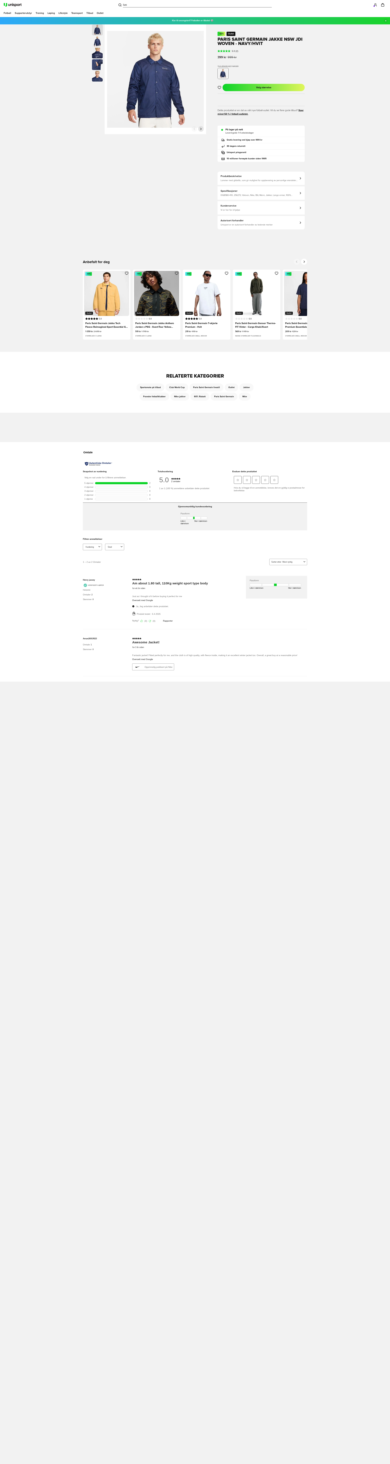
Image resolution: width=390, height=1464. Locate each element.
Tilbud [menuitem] (89, 13)
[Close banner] (386, 21)
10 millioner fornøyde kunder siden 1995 (247, 159)
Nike (244, 397)
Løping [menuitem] (51, 13)
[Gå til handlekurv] (382, 5)
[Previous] (297, 262)
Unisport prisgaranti (236, 152)
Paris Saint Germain (224, 397)
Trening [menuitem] (40, 13)
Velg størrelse (263, 87)
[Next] (304, 262)
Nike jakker (180, 397)
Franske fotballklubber (154, 397)
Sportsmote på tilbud (150, 387)
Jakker (246, 387)
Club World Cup (177, 387)
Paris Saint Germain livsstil (206, 387)
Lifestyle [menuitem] (63, 13)
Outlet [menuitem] (100, 13)
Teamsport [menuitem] (77, 13)
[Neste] (201, 129)
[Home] (13, 5)
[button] (97, 41)
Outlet (231, 387)
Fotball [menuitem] (7, 13)
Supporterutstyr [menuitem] (23, 13)
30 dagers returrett (236, 146)
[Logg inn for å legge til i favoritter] (219, 87)
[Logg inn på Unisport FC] (375, 5)
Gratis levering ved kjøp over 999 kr (244, 140)
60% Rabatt (200, 397)
